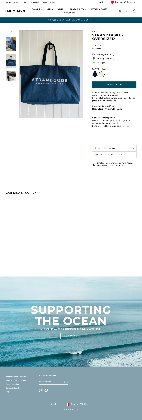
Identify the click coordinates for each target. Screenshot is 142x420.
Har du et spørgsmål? (108, 155)
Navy (95, 74)
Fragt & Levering (48, 2)
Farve (99, 69)
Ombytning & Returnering (16, 380)
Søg (7, 392)
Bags (95, 31)
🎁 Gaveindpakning (106, 148)
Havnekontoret (99, 9)
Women (36, 9)
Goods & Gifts (77, 9)
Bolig (60, 9)
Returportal (34, 2)
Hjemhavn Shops (20, 2)
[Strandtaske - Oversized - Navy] (7, 260)
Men (49, 9)
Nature (101, 74)
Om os (8, 2)
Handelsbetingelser (13, 388)
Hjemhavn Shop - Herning (16, 376)
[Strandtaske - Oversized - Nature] (11, 260)
